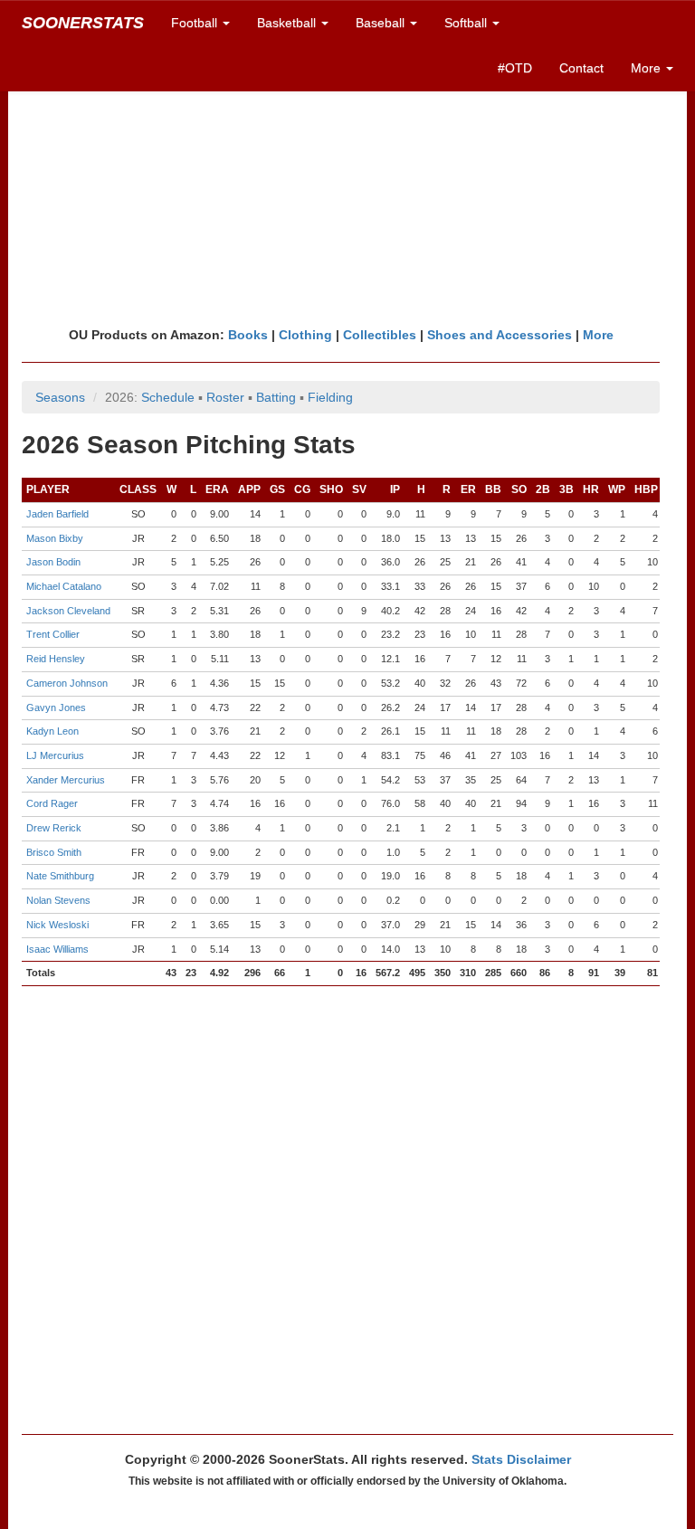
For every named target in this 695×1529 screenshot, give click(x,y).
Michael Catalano (63, 586)
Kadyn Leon (52, 731)
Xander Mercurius (65, 779)
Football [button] (196, 22)
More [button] (647, 68)
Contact (581, 68)
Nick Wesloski (57, 924)
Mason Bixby (54, 538)
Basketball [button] (288, 22)
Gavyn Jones (56, 707)
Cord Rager (52, 803)
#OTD (515, 68)
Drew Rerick (53, 827)
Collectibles (379, 335)
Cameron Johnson (67, 683)
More (598, 335)
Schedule (168, 397)
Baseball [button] (382, 22)
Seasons (60, 397)
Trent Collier (53, 634)
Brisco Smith (53, 852)
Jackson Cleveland (68, 610)
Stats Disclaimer (521, 1459)
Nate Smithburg (60, 875)
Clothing (305, 335)
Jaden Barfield (57, 513)
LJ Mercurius (55, 755)
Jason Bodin (53, 561)
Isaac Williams (57, 949)
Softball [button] (467, 22)
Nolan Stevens (58, 900)
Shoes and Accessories (499, 335)
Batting (276, 397)
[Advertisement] (347, 185)
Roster (225, 397)
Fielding (330, 397)
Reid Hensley (55, 658)
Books (248, 335)
